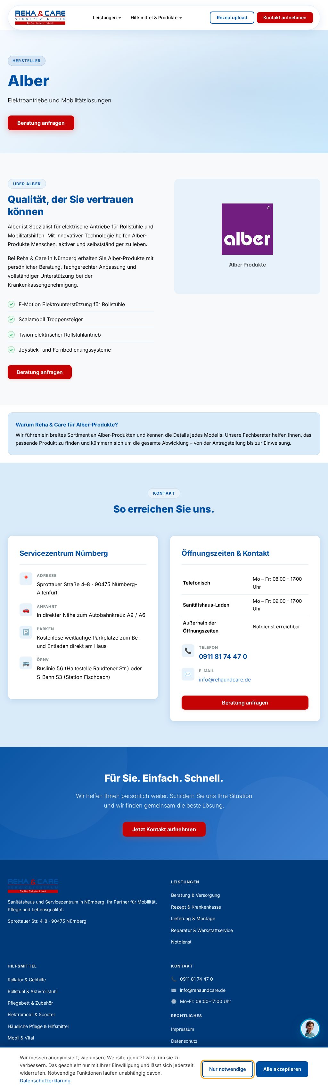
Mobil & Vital (21, 1037)
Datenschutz (184, 1041)
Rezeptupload (232, 17)
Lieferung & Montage (193, 918)
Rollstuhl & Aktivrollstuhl (32, 991)
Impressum (182, 1029)
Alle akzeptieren (282, 1069)
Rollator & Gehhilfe (27, 979)
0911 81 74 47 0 (223, 656)
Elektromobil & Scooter (31, 1014)
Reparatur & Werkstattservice (202, 930)
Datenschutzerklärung (45, 1081)
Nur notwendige (227, 1069)
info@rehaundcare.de (225, 679)
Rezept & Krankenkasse (196, 907)
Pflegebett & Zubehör (30, 1003)
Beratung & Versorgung (195, 895)
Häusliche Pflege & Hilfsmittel (38, 1026)
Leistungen (105, 17)
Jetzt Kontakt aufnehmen (164, 829)
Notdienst (181, 941)
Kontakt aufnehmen (285, 17)
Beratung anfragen (41, 123)
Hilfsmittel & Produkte (154, 17)
